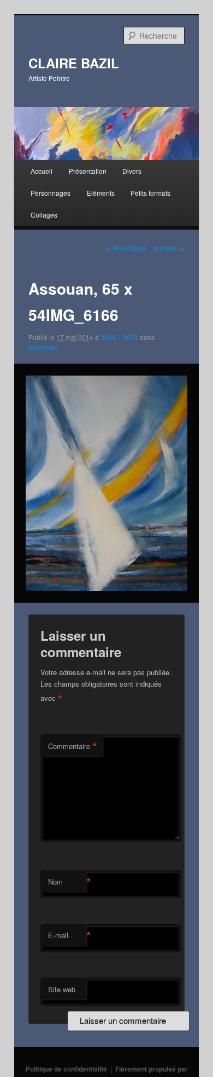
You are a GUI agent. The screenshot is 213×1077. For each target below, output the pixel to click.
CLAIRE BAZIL (73, 63)
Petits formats (150, 192)
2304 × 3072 (119, 337)
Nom (67, 882)
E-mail (67, 935)
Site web (61, 989)
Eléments (101, 192)
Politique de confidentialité (66, 1069)
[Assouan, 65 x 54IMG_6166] (106, 483)
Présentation (87, 170)
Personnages (50, 192)
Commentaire (72, 746)
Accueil (41, 170)
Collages (44, 214)
